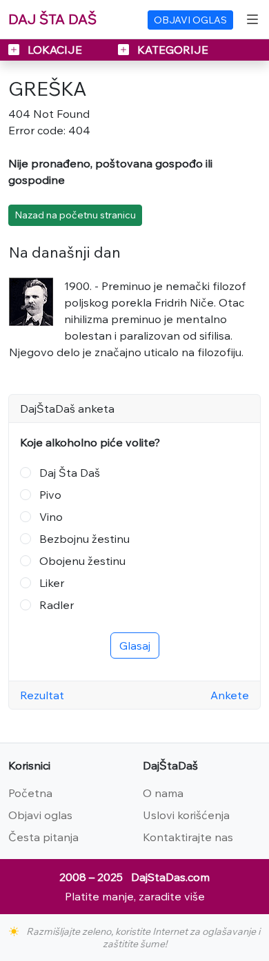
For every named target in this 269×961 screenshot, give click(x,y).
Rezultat (42, 695)
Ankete (229, 695)
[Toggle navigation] (252, 19)
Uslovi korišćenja (186, 815)
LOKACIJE (55, 49)
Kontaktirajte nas (188, 837)
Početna (30, 793)
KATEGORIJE (171, 49)
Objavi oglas (40, 815)
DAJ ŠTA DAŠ (52, 19)
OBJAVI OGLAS (190, 20)
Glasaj (134, 645)
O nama (163, 793)
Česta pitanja (43, 837)
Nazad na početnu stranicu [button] (75, 215)
